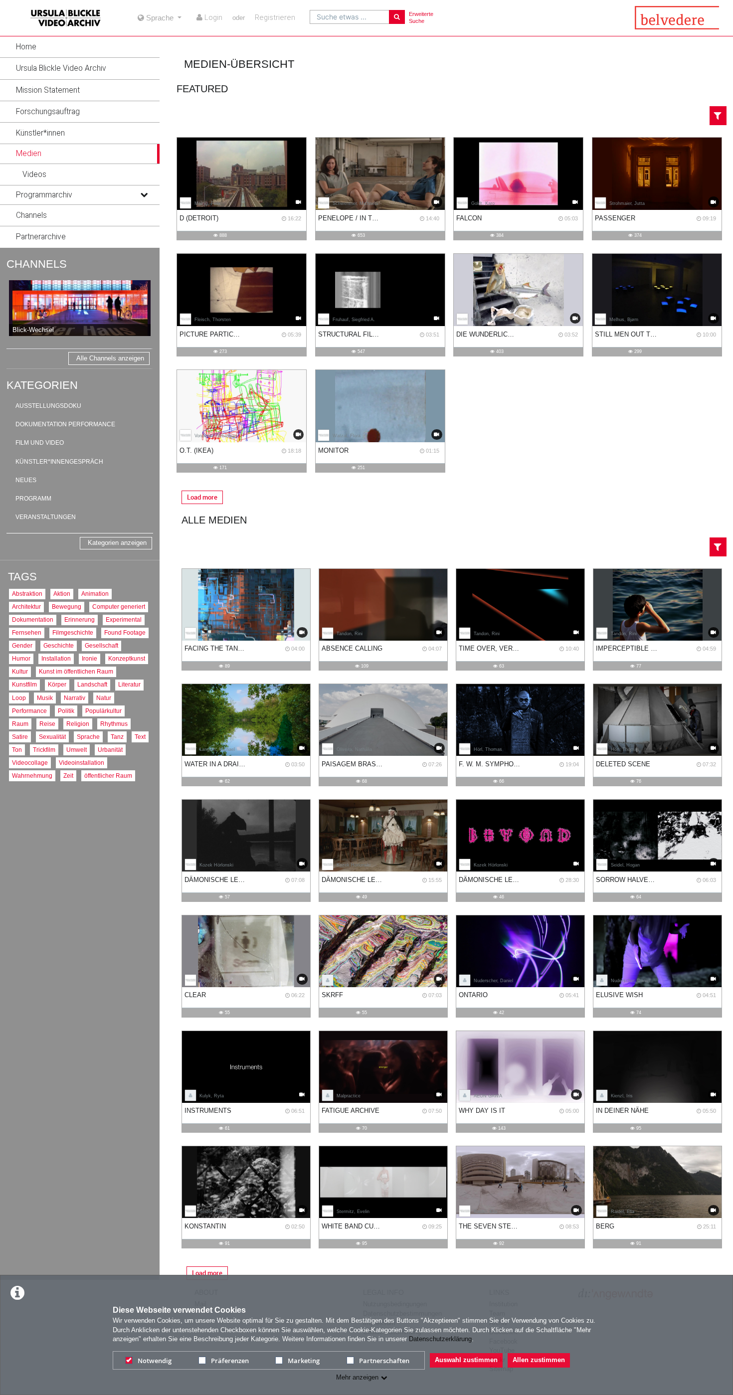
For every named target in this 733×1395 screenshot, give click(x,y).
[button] (80, 46)
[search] (349, 17)
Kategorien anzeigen (117, 542)
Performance (29, 710)
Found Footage (125, 632)
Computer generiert (118, 606)
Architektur (26, 606)
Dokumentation (32, 619)
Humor (21, 658)
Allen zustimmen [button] (539, 1360)
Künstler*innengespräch (59, 461)
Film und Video (39, 442)
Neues (25, 480)
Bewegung (66, 606)
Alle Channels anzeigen (110, 358)
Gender (22, 645)
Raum (20, 723)
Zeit (68, 775)
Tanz (117, 736)
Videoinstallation (81, 762)
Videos (34, 174)
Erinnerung (79, 619)
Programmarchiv (44, 194)
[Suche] (397, 17)
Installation (56, 658)
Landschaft (92, 684)
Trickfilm (44, 749)
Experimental (124, 619)
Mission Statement (48, 90)
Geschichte (58, 645)
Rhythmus (114, 723)
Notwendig (155, 1360)
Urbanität (110, 749)
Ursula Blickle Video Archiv (61, 68)
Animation (95, 593)
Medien (28, 153)
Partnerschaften (384, 1360)
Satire (20, 736)
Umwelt (76, 749)
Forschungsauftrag (48, 111)
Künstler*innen (40, 133)
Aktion (61, 593)
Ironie (89, 658)
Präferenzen (230, 1360)
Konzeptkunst (126, 658)
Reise (47, 723)
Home (26, 46)
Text (140, 736)
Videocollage (30, 762)
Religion (77, 723)
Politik (66, 710)
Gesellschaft (101, 645)
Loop (19, 698)
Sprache (88, 736)
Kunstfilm (24, 684)
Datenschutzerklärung (440, 1339)
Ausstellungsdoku (48, 405)
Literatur (129, 684)
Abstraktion (27, 593)
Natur (103, 698)
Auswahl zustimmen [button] (466, 1360)
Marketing (304, 1360)
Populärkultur (103, 710)
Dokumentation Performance (65, 424)
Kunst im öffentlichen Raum (76, 671)
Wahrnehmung (32, 775)
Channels (31, 215)
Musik (45, 698)
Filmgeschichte (72, 632)
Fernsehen (26, 632)
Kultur (20, 671)
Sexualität (52, 736)
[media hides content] (144, 153)
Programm (33, 498)
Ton (17, 749)
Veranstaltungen (45, 517)
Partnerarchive (41, 236)
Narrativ (74, 698)
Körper (57, 684)
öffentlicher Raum (108, 775)
